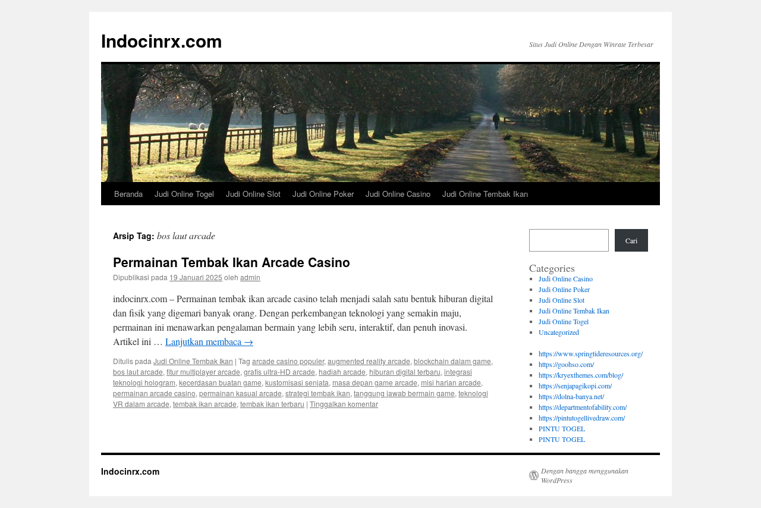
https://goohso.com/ (566, 364)
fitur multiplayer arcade (203, 371)
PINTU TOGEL (562, 428)
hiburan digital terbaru (405, 371)
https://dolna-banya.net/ (571, 396)
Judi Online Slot (253, 193)
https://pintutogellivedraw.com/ (582, 417)
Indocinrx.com (161, 40)
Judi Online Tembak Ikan (485, 193)
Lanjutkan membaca (209, 341)
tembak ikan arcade (205, 404)
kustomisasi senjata (297, 382)
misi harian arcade (451, 382)
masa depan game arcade (374, 382)
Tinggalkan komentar (344, 404)
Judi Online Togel (184, 193)
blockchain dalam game (452, 361)
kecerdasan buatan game (220, 382)
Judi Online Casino (398, 193)
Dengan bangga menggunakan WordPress (584, 475)
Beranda (128, 193)
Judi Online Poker (323, 193)
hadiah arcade (342, 371)
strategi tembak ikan (317, 393)
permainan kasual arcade (240, 393)
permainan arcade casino (154, 393)
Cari (631, 240)
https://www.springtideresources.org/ (591, 353)
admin (250, 277)
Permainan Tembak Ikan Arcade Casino (231, 262)
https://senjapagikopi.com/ (575, 385)
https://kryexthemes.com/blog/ (581, 375)
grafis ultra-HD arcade (279, 371)
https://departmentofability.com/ (583, 407)
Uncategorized (559, 332)
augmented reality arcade (369, 361)
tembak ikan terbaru (272, 404)
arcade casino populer (288, 361)
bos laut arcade (138, 371)
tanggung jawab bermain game (404, 393)
